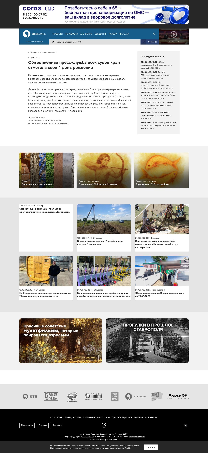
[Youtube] (173, 425)
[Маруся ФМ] (178, 396)
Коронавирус (151, 417)
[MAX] (167, 425)
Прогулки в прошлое (121, 417)
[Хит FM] (157, 396)
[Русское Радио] (51, 396)
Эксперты (138, 417)
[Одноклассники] (161, 425)
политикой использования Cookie (115, 448)
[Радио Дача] (114, 396)
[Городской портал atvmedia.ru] (135, 396)
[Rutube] (179, 425)
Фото (52, 417)
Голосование (89, 417)
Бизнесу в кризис (73, 417)
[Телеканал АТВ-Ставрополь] (30, 396)
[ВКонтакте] (148, 425)
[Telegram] (154, 425)
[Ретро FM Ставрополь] (72, 396)
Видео (60, 417)
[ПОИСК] (154, 33)
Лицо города (103, 417)
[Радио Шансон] (93, 396)
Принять (151, 447)
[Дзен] (186, 425)
